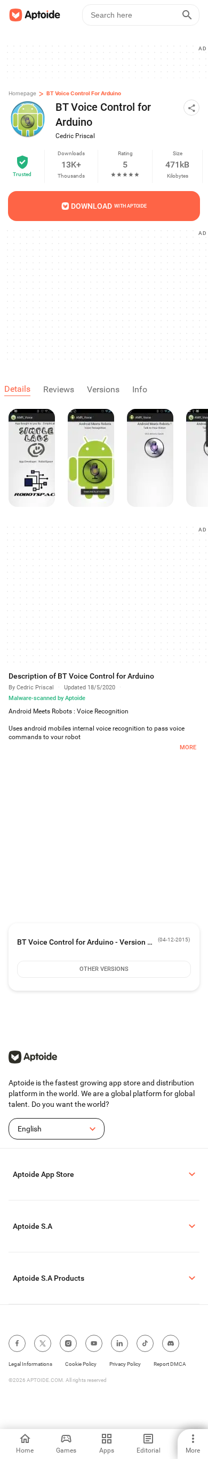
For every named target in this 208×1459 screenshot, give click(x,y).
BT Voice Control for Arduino (83, 93)
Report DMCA (170, 1364)
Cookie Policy (81, 1364)
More (188, 747)
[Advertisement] (108, 294)
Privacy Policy (125, 1364)
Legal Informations (30, 1364)
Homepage (22, 93)
